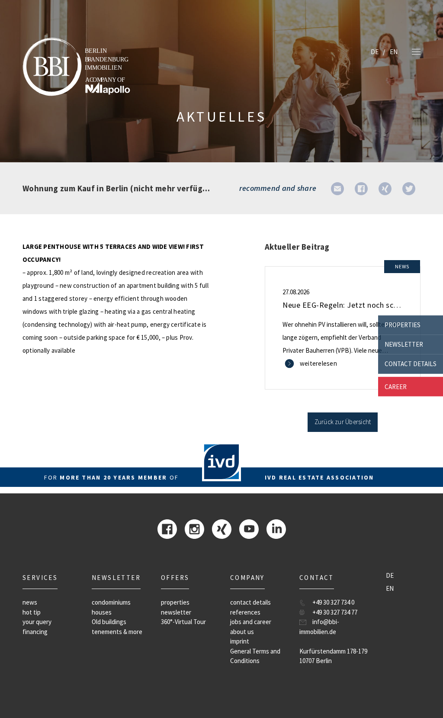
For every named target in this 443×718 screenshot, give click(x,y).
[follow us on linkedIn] (276, 528)
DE (375, 52)
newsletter (404, 344)
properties (403, 325)
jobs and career (250, 622)
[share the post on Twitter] (408, 188)
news (29, 602)
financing (35, 632)
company (247, 577)
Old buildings (109, 622)
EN (394, 52)
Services (40, 577)
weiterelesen (318, 363)
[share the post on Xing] (385, 188)
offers (175, 577)
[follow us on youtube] (249, 528)
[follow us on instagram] (194, 528)
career (396, 386)
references (245, 612)
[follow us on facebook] (167, 528)
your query (36, 622)
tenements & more (117, 632)
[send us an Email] (337, 188)
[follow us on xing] (221, 528)
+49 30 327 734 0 (333, 602)
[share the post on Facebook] (361, 188)
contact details (411, 364)
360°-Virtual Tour (183, 622)
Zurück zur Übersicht (343, 422)
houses (102, 612)
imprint (239, 641)
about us (242, 632)
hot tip (31, 612)
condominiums (111, 602)
